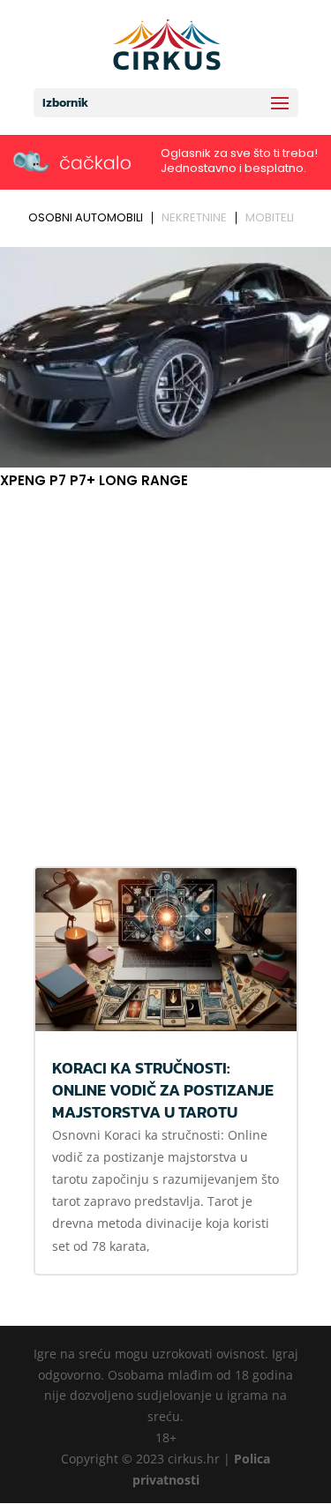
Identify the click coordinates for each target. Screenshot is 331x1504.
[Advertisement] (165, 666)
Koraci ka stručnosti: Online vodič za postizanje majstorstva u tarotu (163, 1090)
